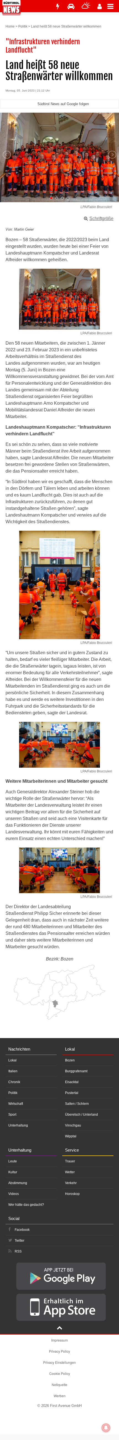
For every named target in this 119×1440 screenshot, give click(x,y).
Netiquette (59, 1384)
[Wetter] (86, 6)
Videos (13, 1194)
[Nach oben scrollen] (59, 1328)
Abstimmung (17, 1183)
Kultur (12, 1172)
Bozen (70, 1060)
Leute (12, 1161)
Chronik (14, 1082)
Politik (22, 26)
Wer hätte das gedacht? (26, 1205)
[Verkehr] (71, 6)
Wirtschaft (15, 1104)
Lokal (12, 1060)
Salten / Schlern (77, 1104)
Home (10, 26)
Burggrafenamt (76, 1071)
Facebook (22, 1230)
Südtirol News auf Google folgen (63, 104)
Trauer (70, 1161)
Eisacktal (72, 1082)
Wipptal (70, 1136)
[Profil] (99, 6)
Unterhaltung (18, 1125)
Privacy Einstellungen (59, 1362)
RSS (18, 1251)
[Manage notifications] (106, 1427)
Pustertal (71, 1093)
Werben (60, 1395)
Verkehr (71, 1183)
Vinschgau (73, 1125)
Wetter (70, 1172)
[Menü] (113, 6)
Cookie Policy (59, 1373)
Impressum (59, 1340)
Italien (12, 1071)
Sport (12, 1115)
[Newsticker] (57, 6)
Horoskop (72, 1194)
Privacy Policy (59, 1351)
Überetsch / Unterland (81, 1115)
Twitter (19, 1241)
